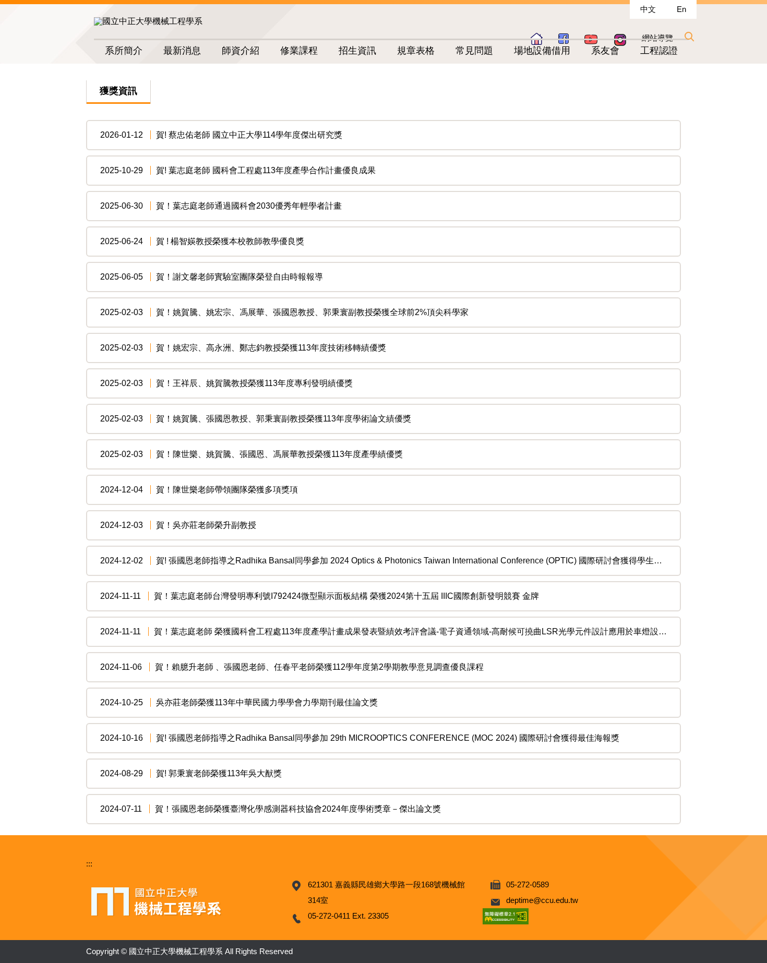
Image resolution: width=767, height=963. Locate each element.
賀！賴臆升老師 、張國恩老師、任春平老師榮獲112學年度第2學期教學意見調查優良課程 (319, 667)
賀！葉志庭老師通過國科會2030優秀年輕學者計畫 (249, 205)
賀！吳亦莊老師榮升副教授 (206, 525)
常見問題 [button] (474, 50)
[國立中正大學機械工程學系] (148, 21)
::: (89, 863)
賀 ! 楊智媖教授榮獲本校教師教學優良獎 (230, 241)
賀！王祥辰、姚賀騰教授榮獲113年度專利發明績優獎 (254, 383)
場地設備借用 (542, 50)
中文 (648, 9)
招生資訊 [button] (357, 50)
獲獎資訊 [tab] (118, 91)
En (681, 9)
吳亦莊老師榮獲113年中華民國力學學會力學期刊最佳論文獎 (267, 702)
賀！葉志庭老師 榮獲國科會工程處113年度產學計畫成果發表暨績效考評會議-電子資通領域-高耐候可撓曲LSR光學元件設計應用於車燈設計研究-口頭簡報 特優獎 (450, 631)
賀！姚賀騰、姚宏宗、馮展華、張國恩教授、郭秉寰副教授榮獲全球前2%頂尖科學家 (312, 312)
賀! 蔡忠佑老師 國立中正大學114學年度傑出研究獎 (249, 134)
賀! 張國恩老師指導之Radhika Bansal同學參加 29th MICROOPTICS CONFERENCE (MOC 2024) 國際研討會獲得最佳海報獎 (387, 737)
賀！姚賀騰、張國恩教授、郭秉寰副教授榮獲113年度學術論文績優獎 (283, 418)
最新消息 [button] (182, 50)
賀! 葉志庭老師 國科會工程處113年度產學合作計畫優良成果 (266, 170)
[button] (689, 36)
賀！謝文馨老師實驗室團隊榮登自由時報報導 (239, 276)
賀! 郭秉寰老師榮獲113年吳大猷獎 (219, 773)
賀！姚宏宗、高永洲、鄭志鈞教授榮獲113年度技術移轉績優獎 (271, 347)
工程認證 (659, 50)
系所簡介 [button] (123, 50)
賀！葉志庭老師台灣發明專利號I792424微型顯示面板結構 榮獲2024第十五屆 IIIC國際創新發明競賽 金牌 (346, 596)
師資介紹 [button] (240, 50)
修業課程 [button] (299, 50)
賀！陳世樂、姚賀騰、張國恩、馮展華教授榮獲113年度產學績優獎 (279, 454)
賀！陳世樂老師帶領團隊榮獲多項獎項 (227, 489)
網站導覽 (657, 37)
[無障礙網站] (506, 915)
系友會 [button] (605, 50)
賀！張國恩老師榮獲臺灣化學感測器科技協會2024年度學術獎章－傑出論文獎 (298, 808)
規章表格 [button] (416, 50)
